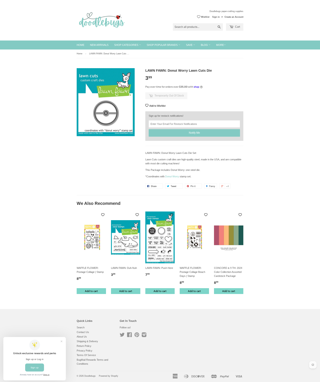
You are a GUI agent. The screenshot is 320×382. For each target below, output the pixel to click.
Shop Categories (126, 45)
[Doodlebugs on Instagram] (144, 335)
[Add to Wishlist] (102, 214)
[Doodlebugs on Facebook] (129, 335)
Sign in (216, 17)
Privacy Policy (84, 350)
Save (189, 45)
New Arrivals (99, 45)
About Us (82, 336)
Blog (204, 45)
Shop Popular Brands (162, 45)
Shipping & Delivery (87, 341)
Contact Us (83, 332)
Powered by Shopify (108, 376)
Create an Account (233, 17)
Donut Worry (172, 176)
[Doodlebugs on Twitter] (122, 335)
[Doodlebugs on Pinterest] (136, 335)
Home (80, 45)
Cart (237, 26)
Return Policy (84, 345)
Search (80, 327)
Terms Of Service (86, 355)
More (220, 45)
